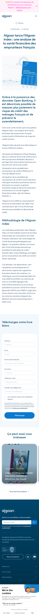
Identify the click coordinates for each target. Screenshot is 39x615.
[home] (7, 16)
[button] (36, 16)
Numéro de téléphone (12, 388)
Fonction (7, 369)
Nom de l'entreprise (11, 359)
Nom (6, 350)
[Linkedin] (27, 556)
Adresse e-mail (9, 378)
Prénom (7, 341)
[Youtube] (34, 556)
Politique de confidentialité (20, 408)
